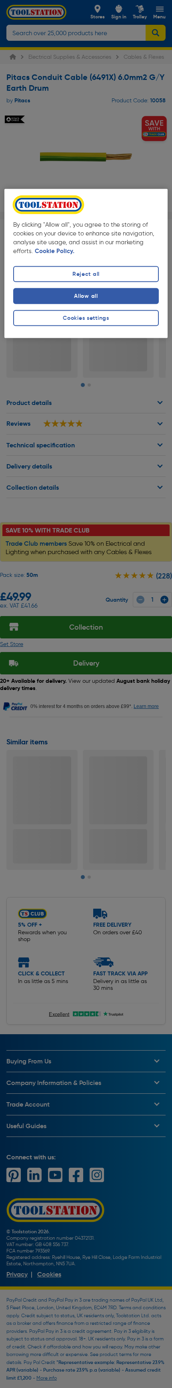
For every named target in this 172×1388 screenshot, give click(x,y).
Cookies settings (86, 317)
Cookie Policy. (54, 251)
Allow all (86, 295)
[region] (86, 263)
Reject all (86, 273)
